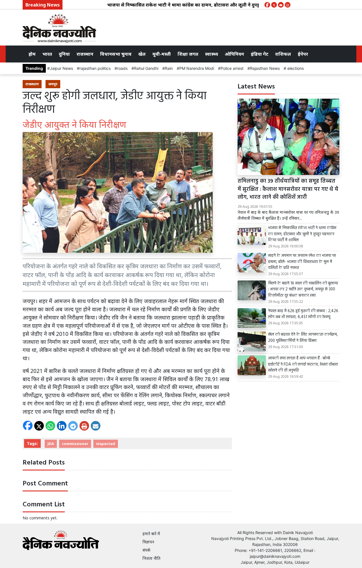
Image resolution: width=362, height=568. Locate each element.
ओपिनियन (234, 54)
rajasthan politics (95, 68)
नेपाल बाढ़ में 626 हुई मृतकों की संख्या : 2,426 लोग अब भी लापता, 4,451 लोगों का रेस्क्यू (303, 314)
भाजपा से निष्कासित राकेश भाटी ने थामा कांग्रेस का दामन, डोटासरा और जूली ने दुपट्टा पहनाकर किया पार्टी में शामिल (200, 5)
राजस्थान (85, 54)
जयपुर (52, 84)
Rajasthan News (265, 68)
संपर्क (146, 550)
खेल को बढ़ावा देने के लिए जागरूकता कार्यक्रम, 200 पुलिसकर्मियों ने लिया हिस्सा (303, 338)
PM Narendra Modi (196, 68)
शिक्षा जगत (188, 54)
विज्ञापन (148, 541)
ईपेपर (303, 54)
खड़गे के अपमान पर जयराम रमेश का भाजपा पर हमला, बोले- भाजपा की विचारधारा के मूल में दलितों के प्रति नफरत (302, 262)
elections (295, 68)
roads (122, 68)
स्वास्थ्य (211, 54)
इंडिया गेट (259, 54)
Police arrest (232, 68)
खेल (142, 54)
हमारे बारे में (151, 533)
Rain (169, 68)
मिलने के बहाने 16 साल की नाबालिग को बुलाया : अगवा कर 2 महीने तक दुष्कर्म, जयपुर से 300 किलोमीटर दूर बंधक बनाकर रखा (303, 289)
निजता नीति (151, 558)
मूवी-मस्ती (161, 54)
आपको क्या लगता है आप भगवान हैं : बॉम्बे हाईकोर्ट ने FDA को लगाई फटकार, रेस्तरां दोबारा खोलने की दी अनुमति (303, 364)
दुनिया (64, 54)
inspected (105, 443)
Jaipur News (61, 68)
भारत (47, 54)
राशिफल (283, 54)
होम (32, 54)
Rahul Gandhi (146, 68)
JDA (51, 443)
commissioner (75, 443)
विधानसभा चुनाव (116, 54)
